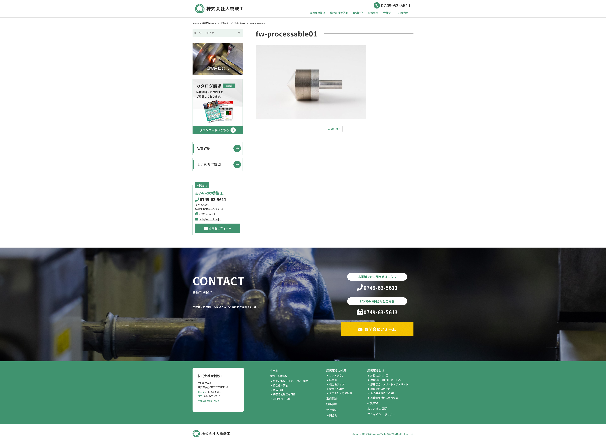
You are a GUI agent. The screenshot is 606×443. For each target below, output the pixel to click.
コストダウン (336, 375)
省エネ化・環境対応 (340, 393)
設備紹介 (373, 13)
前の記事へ (334, 129)
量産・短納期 (336, 389)
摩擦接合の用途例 (380, 389)
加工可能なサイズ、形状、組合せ (292, 381)
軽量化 (333, 380)
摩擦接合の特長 (379, 375)
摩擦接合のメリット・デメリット (389, 384)
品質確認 (203, 148)
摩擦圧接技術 (317, 13)
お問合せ (403, 13)
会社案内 (388, 13)
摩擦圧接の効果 (339, 13)
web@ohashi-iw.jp (209, 219)
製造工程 (278, 390)
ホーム (274, 370)
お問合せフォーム (220, 228)
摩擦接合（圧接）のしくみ (385, 380)
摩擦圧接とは (375, 370)
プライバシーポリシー (381, 414)
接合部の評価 (280, 385)
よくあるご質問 (208, 164)
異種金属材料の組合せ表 (384, 397)
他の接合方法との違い (383, 393)
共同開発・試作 (282, 399)
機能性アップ (336, 384)
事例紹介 (358, 13)
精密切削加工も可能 (284, 394)
